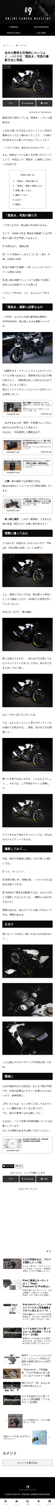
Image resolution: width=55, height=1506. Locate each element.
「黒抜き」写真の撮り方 (26, 181)
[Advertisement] (27, 1218)
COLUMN (9, 1166)
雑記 (20, 1166)
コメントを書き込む (27, 1462)
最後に (18, 204)
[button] (49, 804)
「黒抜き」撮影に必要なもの (28, 186)
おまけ (18, 200)
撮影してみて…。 (23, 195)
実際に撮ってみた (23, 190)
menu (24, 175)
